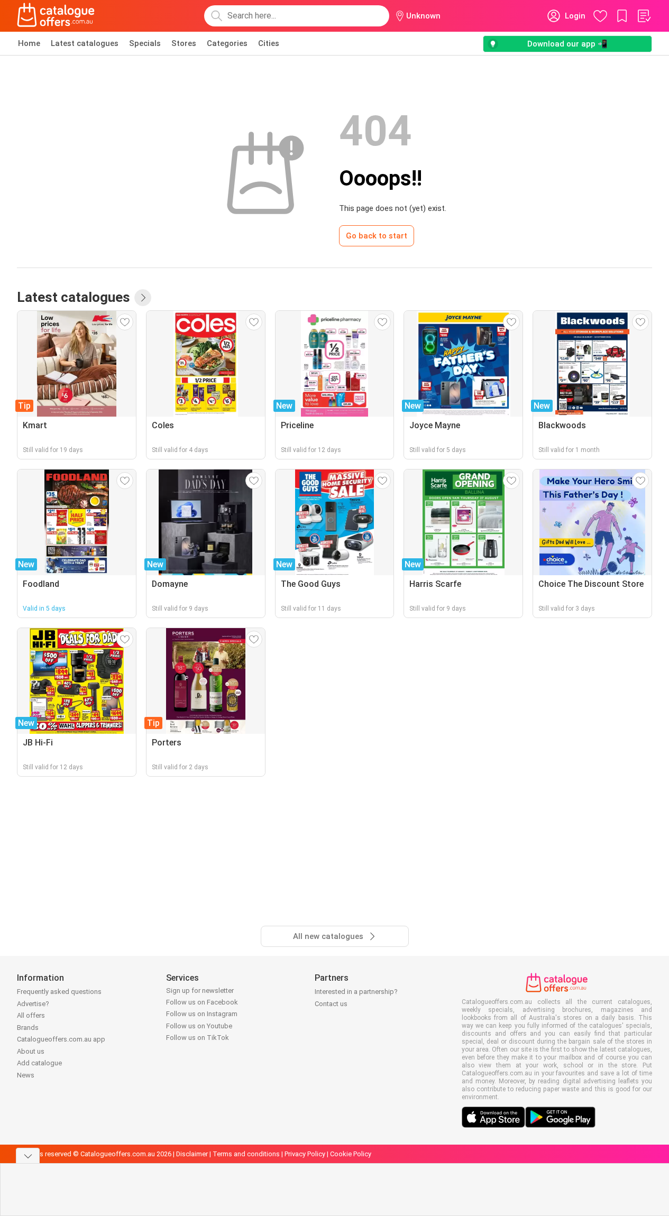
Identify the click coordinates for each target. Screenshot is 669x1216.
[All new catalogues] (142, 297)
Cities (268, 43)
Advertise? (33, 1004)
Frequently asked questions (59, 992)
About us (30, 1051)
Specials (145, 43)
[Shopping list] (643, 15)
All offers (31, 1015)
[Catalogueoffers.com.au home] (56, 16)
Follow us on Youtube (199, 1026)
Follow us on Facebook (202, 1002)
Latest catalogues (84, 43)
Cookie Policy (350, 1154)
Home (29, 43)
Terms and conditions (246, 1154)
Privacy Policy (305, 1154)
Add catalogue (39, 1063)
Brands (28, 1027)
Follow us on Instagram (201, 1014)
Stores (183, 43)
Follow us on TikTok (197, 1038)
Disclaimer (192, 1154)
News (25, 1075)
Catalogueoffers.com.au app (61, 1039)
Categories (227, 43)
